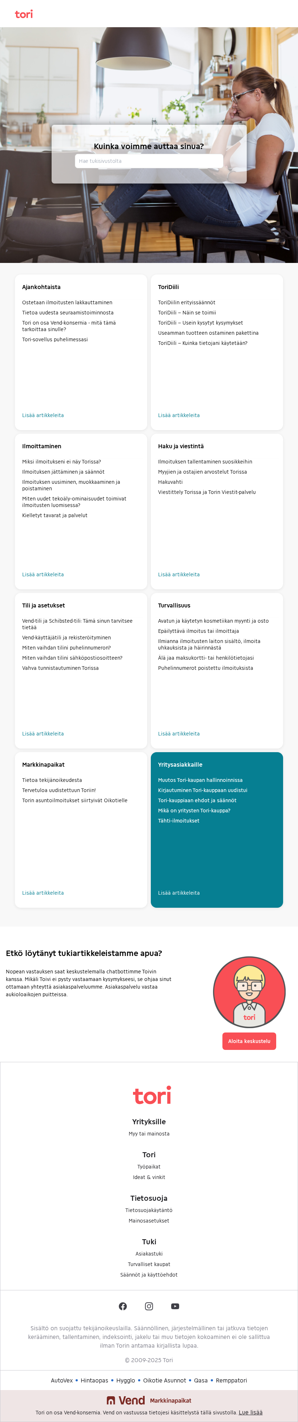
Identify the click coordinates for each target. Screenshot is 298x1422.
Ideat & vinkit (149, 1177)
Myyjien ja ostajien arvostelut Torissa (202, 472)
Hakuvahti (170, 482)
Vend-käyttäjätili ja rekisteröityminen (66, 637)
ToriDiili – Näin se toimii (187, 312)
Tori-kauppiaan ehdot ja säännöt (197, 800)
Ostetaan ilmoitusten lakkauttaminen (67, 302)
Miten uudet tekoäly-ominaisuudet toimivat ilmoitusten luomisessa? (74, 501)
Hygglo (125, 1380)
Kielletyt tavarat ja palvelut (55, 515)
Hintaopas (94, 1380)
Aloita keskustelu (249, 1041)
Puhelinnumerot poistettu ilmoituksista (205, 668)
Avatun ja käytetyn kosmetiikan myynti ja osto (213, 621)
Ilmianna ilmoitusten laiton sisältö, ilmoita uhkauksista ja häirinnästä (209, 644)
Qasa (201, 1380)
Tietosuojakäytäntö (149, 1210)
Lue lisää (251, 1412)
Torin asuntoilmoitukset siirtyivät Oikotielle (75, 800)
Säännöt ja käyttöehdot (149, 1274)
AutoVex (62, 1380)
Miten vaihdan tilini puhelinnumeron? (66, 647)
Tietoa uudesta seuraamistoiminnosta (68, 312)
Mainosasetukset (149, 1220)
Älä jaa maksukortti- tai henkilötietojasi (206, 658)
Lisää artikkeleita (43, 415)
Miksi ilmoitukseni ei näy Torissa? (61, 461)
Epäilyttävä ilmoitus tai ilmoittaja (198, 631)
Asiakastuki (149, 1253)
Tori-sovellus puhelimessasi (55, 339)
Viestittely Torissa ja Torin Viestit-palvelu (207, 492)
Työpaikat (149, 1166)
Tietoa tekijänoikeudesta (52, 780)
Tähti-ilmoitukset (179, 820)
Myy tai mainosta (149, 1133)
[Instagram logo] (149, 1306)
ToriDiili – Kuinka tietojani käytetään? (202, 343)
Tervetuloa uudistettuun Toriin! (59, 790)
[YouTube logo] (175, 1306)
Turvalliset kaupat (149, 1264)
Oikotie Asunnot (164, 1380)
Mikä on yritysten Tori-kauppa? (194, 810)
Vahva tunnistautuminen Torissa (60, 668)
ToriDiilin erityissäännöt (187, 302)
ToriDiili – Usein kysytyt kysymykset (200, 323)
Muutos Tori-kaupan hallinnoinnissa (200, 780)
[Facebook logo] (123, 1306)
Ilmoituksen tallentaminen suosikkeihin (205, 461)
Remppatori (231, 1380)
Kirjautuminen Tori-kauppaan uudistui (202, 790)
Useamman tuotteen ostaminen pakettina (208, 333)
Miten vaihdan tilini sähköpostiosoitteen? (72, 658)
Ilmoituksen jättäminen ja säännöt (63, 472)
